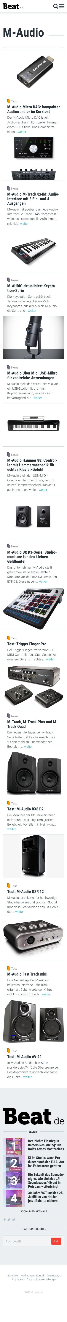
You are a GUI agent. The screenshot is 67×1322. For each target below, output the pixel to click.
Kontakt (40, 1275)
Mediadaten (28, 1275)
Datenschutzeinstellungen (42, 1279)
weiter (22, 132)
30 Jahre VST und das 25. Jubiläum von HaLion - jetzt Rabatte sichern (46, 1197)
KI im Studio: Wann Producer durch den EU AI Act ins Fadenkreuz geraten (46, 1162)
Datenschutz (54, 1275)
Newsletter (13, 1275)
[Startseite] (13, 6)
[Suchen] (55, 6)
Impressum (18, 1279)
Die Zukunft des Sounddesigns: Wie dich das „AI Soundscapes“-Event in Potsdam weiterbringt (46, 1180)
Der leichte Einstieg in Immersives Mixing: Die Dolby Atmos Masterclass (46, 1145)
